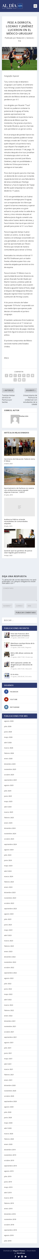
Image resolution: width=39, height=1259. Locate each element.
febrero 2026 (9, 753)
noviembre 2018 (10, 1219)
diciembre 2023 (9, 892)
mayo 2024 (8, 866)
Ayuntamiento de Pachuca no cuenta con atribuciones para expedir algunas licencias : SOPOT (19, 490)
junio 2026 (8, 732)
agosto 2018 (8, 1235)
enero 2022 (8, 1016)
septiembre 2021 (10, 1037)
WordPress (21, 1253)
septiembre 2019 (10, 1166)
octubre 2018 (9, 1225)
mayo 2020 (8, 1123)
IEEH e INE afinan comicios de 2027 (22, 654)
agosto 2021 (8, 1042)
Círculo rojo (29, 657)
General (29, 38)
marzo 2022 (8, 1005)
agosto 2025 (8, 785)
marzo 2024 (8, 876)
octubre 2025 (9, 775)
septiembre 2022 (10, 973)
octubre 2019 (9, 1160)
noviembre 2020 (10, 1091)
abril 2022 (7, 1000)
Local (27, 638)
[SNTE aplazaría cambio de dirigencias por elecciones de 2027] (7, 664)
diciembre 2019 (9, 1150)
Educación (29, 669)
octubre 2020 (9, 1096)
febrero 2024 (9, 882)
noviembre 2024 (10, 834)
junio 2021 (8, 1053)
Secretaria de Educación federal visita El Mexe (19, 460)
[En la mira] (7, 676)
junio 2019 (8, 1182)
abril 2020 (7, 1128)
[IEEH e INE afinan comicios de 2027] (7, 654)
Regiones (28, 647)
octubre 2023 (9, 903)
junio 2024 (8, 860)
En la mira (14, 674)
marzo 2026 (8, 748)
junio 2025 (8, 796)
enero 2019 (8, 1208)
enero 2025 (8, 823)
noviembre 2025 (10, 769)
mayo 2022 (8, 994)
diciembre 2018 (9, 1214)
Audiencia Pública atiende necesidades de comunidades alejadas (16, 521)
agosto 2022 (8, 978)
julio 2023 (7, 919)
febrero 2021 (9, 1075)
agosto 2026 (8, 721)
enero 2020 (8, 1144)
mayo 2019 (8, 1187)
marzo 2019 (8, 1198)
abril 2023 (7, 935)
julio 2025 (7, 791)
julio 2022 (7, 984)
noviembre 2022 (10, 962)
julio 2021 (7, 1048)
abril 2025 (7, 807)
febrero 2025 (9, 818)
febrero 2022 (9, 1010)
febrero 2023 (9, 946)
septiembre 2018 (10, 1230)
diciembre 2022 (9, 957)
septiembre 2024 (10, 844)
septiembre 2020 (10, 1101)
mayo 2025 (8, 801)
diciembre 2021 (9, 1021)
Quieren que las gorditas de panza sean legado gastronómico (18, 552)
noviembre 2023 (10, 898)
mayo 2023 (8, 930)
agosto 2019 (8, 1171)
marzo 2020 (8, 1134)
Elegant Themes (19, 1251)
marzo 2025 (8, 812)
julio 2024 (7, 855)
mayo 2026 (8, 737)
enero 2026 (8, 758)
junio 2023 (8, 925)
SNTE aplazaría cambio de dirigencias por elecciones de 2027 (21, 665)
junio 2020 (8, 1117)
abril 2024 (7, 871)
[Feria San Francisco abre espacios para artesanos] (7, 635)
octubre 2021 (9, 1032)
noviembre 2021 (10, 1026)
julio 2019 (7, 1176)
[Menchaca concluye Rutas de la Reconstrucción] (7, 645)
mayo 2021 (8, 1059)
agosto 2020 (8, 1107)
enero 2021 (8, 1080)
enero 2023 (8, 951)
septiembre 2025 (10, 780)
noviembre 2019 (10, 1155)
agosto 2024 (8, 850)
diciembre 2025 (9, 764)
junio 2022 (8, 989)
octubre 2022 (9, 967)
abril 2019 (7, 1192)
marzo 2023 (8, 941)
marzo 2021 (8, 1069)
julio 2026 (7, 726)
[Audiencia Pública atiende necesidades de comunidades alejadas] (19, 507)
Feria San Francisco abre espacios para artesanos (20, 635)
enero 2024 (8, 887)
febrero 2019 (9, 1203)
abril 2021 (7, 1064)
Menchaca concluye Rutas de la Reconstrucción (22, 644)
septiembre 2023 (10, 909)
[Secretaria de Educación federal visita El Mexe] (19, 446)
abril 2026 (7, 742)
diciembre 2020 (9, 1085)
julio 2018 (7, 1241)
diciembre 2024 (9, 828)
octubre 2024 (9, 839)
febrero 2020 (9, 1139)
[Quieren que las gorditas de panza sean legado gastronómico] (19, 538)
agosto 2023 (8, 914)
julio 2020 (7, 1112)
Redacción (20, 38)
